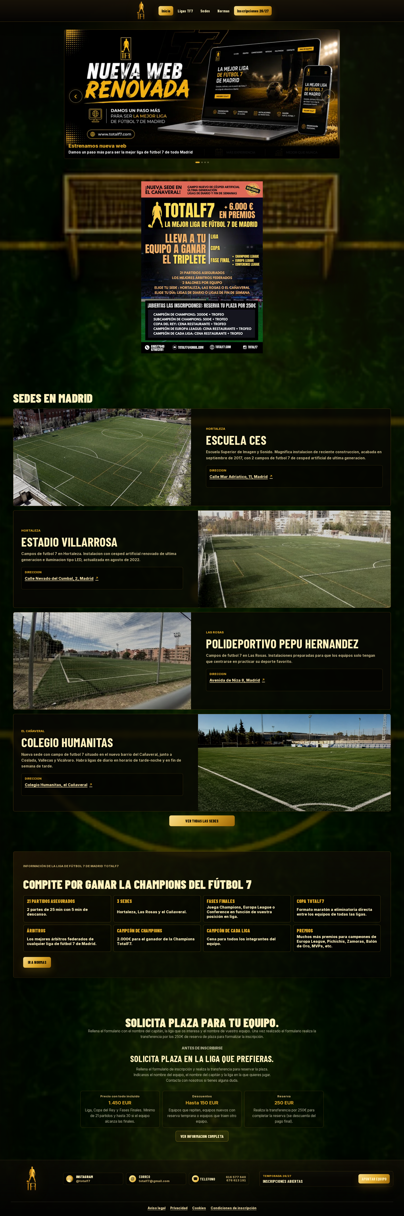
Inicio (166, 11)
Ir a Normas (37, 962)
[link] (202, 94)
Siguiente (328, 96)
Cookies (199, 1208)
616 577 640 (236, 1177)
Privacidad (179, 1208)
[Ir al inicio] (141, 10)
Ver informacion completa (202, 1136)
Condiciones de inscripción (233, 1208)
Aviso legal (157, 1208)
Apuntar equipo (374, 1179)
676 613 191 (236, 1180)
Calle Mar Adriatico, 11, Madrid (241, 476)
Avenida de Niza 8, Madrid (237, 680)
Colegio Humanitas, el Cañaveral (58, 784)
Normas (223, 11)
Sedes (205, 11)
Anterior (75, 96)
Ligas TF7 (185, 11)
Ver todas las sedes (201, 821)
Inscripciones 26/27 (253, 11)
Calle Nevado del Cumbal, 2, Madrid (61, 578)
